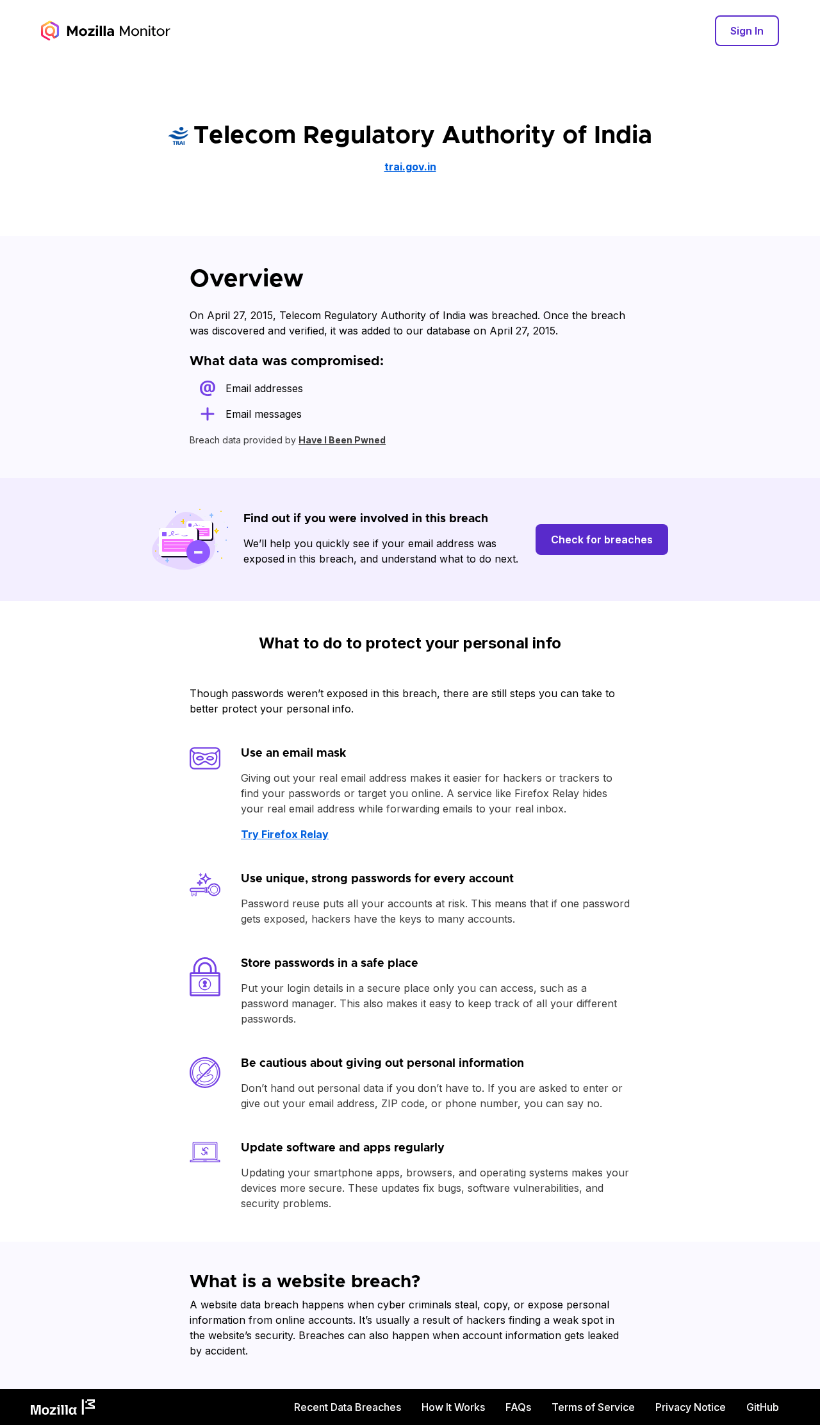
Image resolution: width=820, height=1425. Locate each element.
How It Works (453, 1407)
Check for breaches (602, 539)
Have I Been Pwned (342, 439)
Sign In (747, 30)
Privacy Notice (690, 1407)
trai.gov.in (410, 166)
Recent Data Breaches (347, 1407)
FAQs (518, 1407)
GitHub (762, 1407)
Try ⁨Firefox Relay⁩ (285, 834)
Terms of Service (593, 1407)
